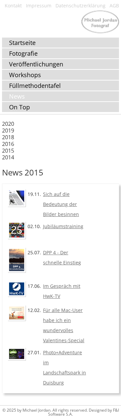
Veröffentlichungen (36, 64)
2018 (8, 137)
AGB (114, 5)
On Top (19, 107)
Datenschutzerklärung (80, 5)
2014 (8, 157)
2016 (8, 144)
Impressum (38, 5)
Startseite (22, 43)
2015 (8, 150)
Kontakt (13, 5)
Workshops (25, 75)
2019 (8, 130)
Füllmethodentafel (35, 86)
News (17, 96)
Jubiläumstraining (63, 226)
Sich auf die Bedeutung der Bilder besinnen (61, 204)
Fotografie (23, 53)
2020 (8, 123)
